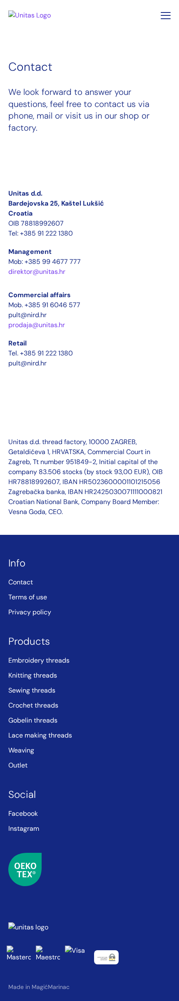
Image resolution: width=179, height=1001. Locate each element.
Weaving (21, 750)
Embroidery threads (39, 660)
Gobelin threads (32, 720)
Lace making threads (40, 735)
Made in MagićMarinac (39, 987)
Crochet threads (33, 705)
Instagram (23, 828)
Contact (20, 582)
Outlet (17, 765)
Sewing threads (31, 690)
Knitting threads (32, 675)
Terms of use (27, 597)
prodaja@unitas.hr (36, 324)
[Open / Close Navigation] (166, 15)
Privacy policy (29, 612)
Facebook (23, 813)
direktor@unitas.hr (36, 271)
